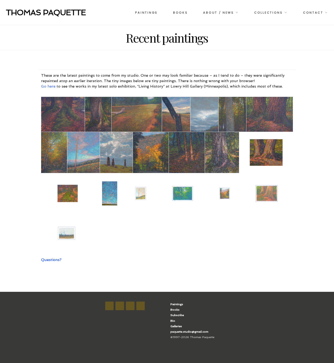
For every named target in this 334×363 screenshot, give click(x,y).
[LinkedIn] (119, 306)
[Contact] (140, 306)
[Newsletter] (130, 306)
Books (180, 13)
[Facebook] (109, 306)
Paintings (146, 13)
